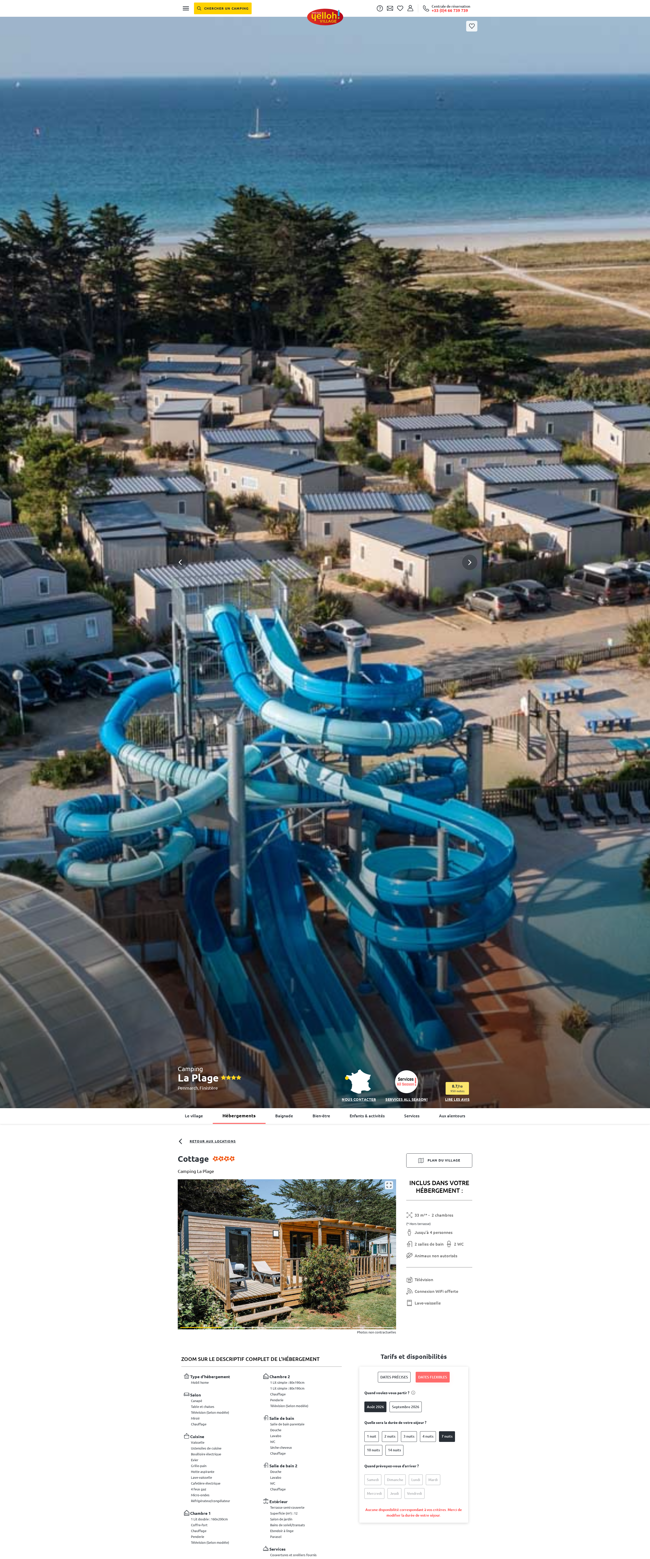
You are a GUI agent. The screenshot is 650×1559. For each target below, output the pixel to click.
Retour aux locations (213, 1141)
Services (411, 1115)
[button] (325, 550)
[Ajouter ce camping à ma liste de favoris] (471, 26)
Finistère (209, 1087)
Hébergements (239, 1115)
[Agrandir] (389, 1185)
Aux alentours (452, 1115)
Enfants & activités (367, 1115)
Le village (194, 1115)
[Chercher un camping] (223, 8)
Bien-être (321, 1115)
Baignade (284, 1115)
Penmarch (188, 1087)
